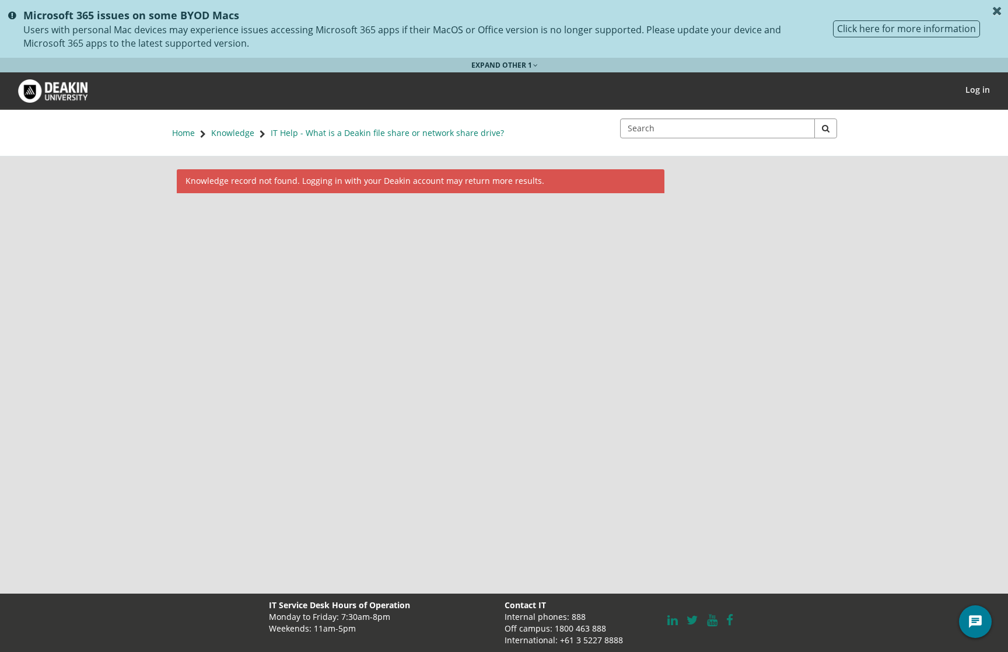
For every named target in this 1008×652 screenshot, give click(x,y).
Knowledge (232, 132)
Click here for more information (906, 28)
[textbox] (717, 128)
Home (183, 132)
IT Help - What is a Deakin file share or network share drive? (387, 132)
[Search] (825, 128)
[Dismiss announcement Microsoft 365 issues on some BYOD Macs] (997, 11)
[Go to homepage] (52, 89)
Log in (977, 89)
